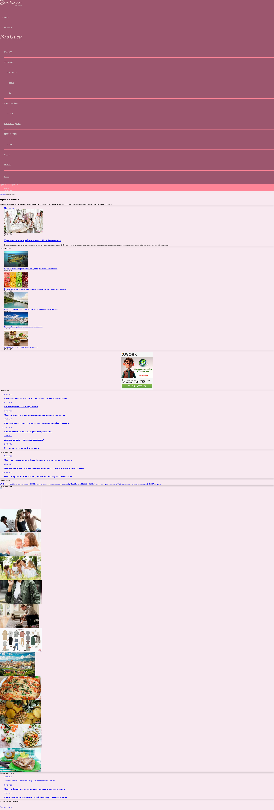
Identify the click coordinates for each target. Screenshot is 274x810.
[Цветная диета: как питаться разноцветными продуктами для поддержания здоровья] (16, 287)
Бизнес (7, 165)
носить (101, 484)
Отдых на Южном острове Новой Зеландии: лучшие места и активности (30, 269)
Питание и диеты (12, 124)
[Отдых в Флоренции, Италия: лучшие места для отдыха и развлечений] (17, 675)
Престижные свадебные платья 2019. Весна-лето (32, 240)
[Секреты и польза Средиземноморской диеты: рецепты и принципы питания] (21, 747)
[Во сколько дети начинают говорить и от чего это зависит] (20, 555)
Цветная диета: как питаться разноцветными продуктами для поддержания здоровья (35, 289)
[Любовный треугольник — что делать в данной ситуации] (20, 531)
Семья (11, 113)
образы (106, 484)
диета (32, 484)
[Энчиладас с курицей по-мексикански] (20, 699)
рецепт (150, 484)
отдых (120, 483)
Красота (11, 144)
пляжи (131, 484)
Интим (11, 83)
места (84, 483)
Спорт (11, 93)
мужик (97, 484)
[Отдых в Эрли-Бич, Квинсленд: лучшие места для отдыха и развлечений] (16, 307)
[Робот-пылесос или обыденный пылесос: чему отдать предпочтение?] (19, 627)
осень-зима (112, 484)
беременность (18, 484)
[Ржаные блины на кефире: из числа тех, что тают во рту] (20, 771)
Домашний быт (11, 103)
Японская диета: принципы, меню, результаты (21, 347)
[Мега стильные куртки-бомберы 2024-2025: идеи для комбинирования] (21, 603)
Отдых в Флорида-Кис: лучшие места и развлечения (23, 327)
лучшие (72, 483)
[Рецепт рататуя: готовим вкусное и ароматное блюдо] (21, 507)
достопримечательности (44, 484)
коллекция (62, 484)
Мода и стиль (10, 134)
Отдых (7, 154)
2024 (2, 483)
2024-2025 (10, 484)
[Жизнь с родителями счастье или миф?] (20, 579)
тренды (159, 484)
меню (79, 484)
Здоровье (8, 62)
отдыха (126, 484)
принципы (144, 484)
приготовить (137, 484)
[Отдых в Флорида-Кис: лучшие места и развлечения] (16, 325)
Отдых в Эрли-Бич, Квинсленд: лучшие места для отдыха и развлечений (31, 309)
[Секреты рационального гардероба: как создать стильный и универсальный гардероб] (21, 651)
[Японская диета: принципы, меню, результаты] (16, 345)
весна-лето (25, 484)
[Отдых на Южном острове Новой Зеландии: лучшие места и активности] (16, 267)
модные (91, 483)
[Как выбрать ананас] (20, 723)
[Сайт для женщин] (11, 5)
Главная (3, 194)
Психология (13, 72)
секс (155, 484)
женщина (55, 484)
